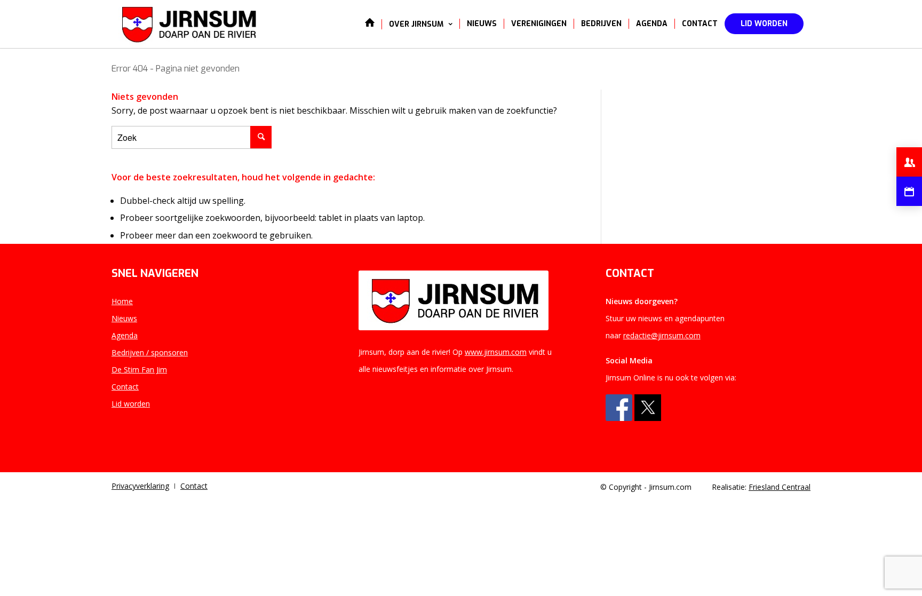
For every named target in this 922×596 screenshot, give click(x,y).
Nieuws (124, 318)
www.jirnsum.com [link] (496, 352)
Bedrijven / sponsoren (150, 352)
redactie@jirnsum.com (662, 335)
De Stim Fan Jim (139, 369)
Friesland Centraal (779, 487)
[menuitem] (369, 24)
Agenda (125, 335)
